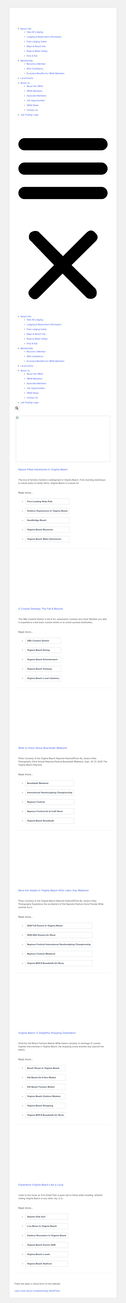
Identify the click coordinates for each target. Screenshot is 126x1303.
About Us (25, 83)
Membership (26, 60)
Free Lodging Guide (36, 41)
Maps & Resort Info (36, 46)
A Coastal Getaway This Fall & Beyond (40, 608)
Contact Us (32, 110)
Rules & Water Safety (37, 51)
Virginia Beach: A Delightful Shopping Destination (47, 1032)
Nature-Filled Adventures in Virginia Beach (42, 469)
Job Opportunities (36, 100)
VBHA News (33, 105)
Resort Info (25, 28)
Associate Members (36, 95)
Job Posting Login (29, 114)
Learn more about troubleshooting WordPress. (37, 1290)
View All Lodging (35, 32)
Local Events (26, 78)
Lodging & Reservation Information (44, 36)
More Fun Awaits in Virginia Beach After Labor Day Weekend (53, 890)
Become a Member (36, 63)
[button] (63, 216)
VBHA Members (34, 91)
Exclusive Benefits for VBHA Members (45, 73)
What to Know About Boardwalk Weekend (42, 747)
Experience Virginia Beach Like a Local (40, 1184)
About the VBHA (35, 86)
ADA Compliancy (35, 68)
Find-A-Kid (32, 55)
